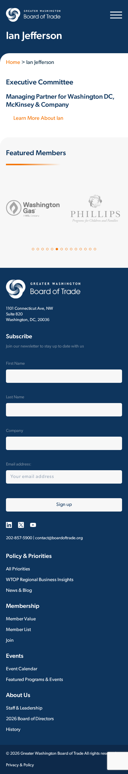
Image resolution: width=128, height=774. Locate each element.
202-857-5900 (19, 538)
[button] (33, 249)
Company (14, 431)
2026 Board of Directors (30, 719)
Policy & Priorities (29, 556)
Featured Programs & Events (34, 679)
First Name (15, 363)
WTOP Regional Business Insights (40, 580)
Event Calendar (21, 669)
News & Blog (19, 590)
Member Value (21, 619)
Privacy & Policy (20, 765)
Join (10, 640)
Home (13, 62)
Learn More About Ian (38, 118)
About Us (18, 696)
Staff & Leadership (24, 708)
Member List (18, 629)
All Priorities (18, 569)
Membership (22, 606)
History (13, 729)
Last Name (15, 397)
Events (15, 656)
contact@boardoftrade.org (59, 538)
